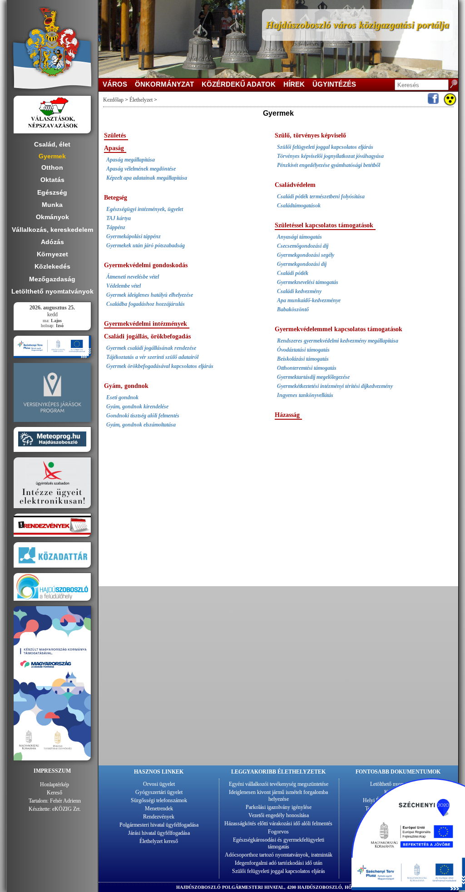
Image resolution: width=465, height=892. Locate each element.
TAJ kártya (118, 218)
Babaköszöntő (293, 309)
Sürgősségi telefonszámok (159, 800)
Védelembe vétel (123, 286)
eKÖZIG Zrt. (66, 809)
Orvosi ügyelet (159, 784)
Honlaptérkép (54, 784)
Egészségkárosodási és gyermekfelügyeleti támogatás (278, 843)
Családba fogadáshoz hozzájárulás (145, 304)
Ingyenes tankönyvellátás (305, 395)
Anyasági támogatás (299, 237)
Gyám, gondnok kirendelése (137, 406)
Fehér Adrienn (65, 801)
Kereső (54, 792)
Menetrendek (159, 808)
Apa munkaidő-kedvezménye (309, 300)
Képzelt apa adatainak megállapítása (146, 178)
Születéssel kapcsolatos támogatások (324, 225)
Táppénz (115, 227)
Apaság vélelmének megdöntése (141, 169)
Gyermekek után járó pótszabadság (145, 245)
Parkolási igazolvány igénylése (279, 807)
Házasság (287, 415)
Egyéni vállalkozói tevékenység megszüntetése (278, 784)
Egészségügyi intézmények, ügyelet (144, 209)
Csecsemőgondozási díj (302, 246)
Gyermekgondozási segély (305, 255)
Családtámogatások (299, 205)
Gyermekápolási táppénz (133, 236)
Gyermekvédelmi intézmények (145, 323)
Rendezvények (158, 817)
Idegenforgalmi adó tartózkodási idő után (278, 863)
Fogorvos (278, 831)
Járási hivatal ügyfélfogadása (159, 833)
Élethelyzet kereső (158, 841)
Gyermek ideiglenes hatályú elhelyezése (149, 295)
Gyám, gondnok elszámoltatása (141, 424)
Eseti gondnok (122, 397)
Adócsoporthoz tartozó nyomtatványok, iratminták (278, 855)
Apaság (114, 148)
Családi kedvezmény (299, 291)
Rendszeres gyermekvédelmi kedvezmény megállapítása (337, 341)
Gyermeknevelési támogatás (307, 282)
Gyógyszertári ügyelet (159, 792)
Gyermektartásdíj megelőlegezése (313, 377)
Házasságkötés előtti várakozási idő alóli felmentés (278, 823)
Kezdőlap (113, 100)
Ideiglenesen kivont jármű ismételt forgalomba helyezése (278, 795)
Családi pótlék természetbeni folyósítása (321, 196)
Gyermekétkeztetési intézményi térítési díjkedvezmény (335, 386)
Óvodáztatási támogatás (303, 350)
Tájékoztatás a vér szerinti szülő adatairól (152, 357)
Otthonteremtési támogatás (306, 368)
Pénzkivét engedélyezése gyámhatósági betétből (328, 165)
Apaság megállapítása (130, 160)
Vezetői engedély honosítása (278, 815)
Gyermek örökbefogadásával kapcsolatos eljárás (159, 366)
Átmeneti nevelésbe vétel (132, 277)
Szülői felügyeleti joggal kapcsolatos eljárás (325, 147)
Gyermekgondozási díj (301, 264)
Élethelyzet (141, 100)
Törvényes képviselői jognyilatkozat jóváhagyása (330, 156)
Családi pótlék (292, 273)
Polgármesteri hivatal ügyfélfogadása (158, 825)
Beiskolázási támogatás (303, 359)
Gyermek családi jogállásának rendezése (151, 348)
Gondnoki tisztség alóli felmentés (142, 415)
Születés (115, 135)
